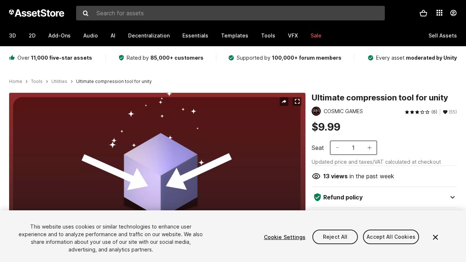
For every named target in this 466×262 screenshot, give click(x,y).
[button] (423, 13)
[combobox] (230, 13)
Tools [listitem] (37, 81)
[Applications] (439, 12)
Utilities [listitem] (59, 81)
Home (15, 81)
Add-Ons (59, 35)
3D (12, 35)
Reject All (335, 237)
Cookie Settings (284, 237)
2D (32, 35)
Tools (268, 35)
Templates (234, 35)
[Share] (284, 101)
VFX (293, 35)
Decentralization (149, 35)
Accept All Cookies (391, 237)
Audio (90, 35)
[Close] (435, 237)
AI (113, 35)
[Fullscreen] (297, 101)
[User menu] (453, 13)
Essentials (195, 35)
